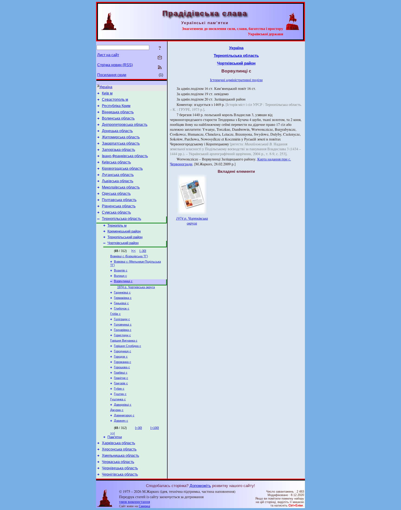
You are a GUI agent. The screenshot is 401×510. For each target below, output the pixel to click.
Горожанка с (122, 362)
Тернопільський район (124, 237)
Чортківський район (123, 243)
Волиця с (120, 276)
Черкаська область (118, 462)
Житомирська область (121, 137)
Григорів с (121, 383)
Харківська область (118, 443)
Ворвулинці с (123, 281)
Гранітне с (121, 378)
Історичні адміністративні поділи (236, 79)
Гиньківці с (121, 303)
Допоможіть (200, 485)
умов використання (134, 501)
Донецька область (117, 131)
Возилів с (120, 270)
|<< (133, 250)
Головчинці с (123, 324)
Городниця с (122, 351)
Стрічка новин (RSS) (115, 65)
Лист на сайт (108, 55)
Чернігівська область (120, 474)
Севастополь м (115, 99)
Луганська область (118, 175)
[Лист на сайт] (160, 57)
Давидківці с (122, 404)
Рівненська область (119, 206)
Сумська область (116, 212)
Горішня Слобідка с (127, 346)
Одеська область (116, 194)
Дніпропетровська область (124, 125)
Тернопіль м (116, 225)
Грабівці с (120, 372)
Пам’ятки (114, 437)
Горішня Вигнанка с (123, 340)
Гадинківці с (122, 292)
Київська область (116, 162)
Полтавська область (119, 200)
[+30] (138, 428)
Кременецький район (124, 231)
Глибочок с (121, 308)
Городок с (121, 356)
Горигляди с (122, 335)
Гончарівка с (122, 330)
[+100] (154, 428)
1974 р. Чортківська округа (136, 287)
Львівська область (117, 181)
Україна (105, 87)
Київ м (107, 93)
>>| (112, 433)
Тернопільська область (121, 219)
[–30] (142, 251)
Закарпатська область (121, 143)
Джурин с (116, 410)
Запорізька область (118, 150)
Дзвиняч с (121, 420)
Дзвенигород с (124, 415)
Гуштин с (120, 394)
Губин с (119, 388)
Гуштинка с (118, 399)
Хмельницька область (120, 456)
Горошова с (122, 367)
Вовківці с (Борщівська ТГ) (129, 256)
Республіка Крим (116, 106)
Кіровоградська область (122, 168)
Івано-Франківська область (125, 156)
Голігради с (122, 319)
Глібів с (115, 314)
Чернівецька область (120, 468)
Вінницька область (118, 112)
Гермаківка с (123, 298)
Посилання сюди (111, 75)
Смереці (144, 506)
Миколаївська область (121, 187)
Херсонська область (119, 449)
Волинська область (118, 118)
